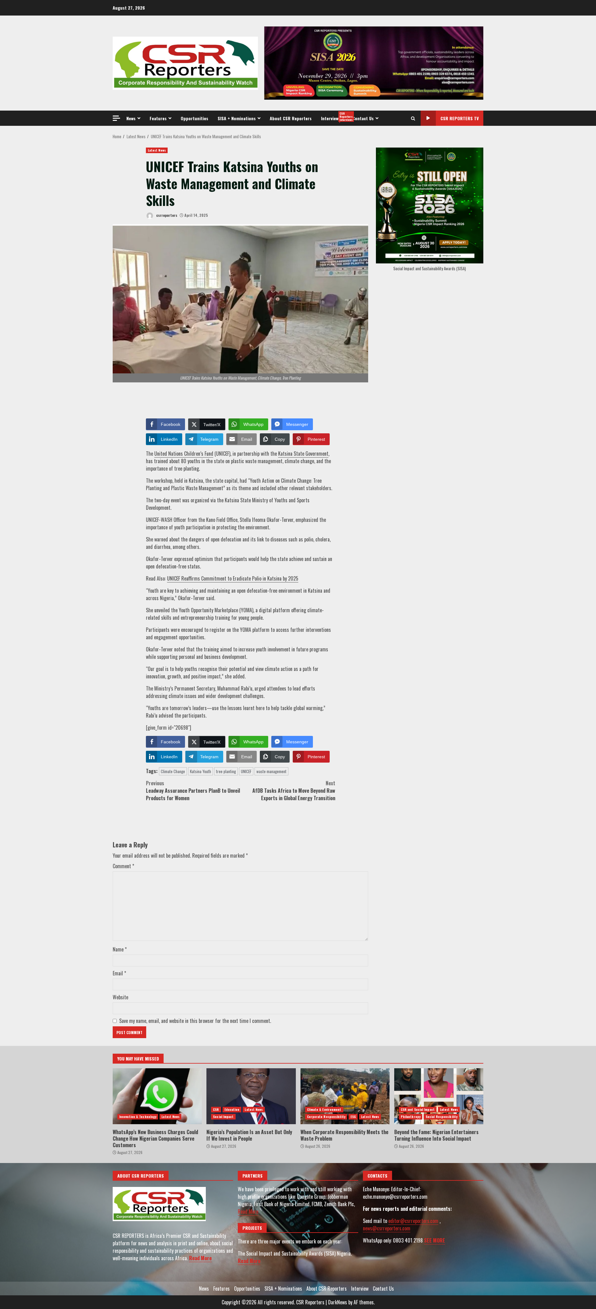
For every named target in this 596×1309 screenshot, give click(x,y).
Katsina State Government (303, 453)
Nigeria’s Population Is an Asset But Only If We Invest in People (251, 1096)
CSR (216, 1109)
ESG (353, 1116)
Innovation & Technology (137, 1116)
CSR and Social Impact (418, 1109)
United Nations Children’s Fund (183, 453)
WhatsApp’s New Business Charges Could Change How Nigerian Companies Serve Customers (157, 1096)
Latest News (157, 150)
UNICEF (246, 771)
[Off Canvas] (116, 118)
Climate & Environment (324, 1109)
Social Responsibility (441, 1116)
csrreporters (166, 215)
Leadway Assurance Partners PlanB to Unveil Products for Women (193, 790)
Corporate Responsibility (326, 1116)
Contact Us (363, 118)
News (131, 118)
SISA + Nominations (237, 118)
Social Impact (223, 1116)
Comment (123, 866)
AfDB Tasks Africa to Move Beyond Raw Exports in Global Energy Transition (293, 790)
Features (158, 118)
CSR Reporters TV (459, 118)
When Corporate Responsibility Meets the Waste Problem (345, 1096)
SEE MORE (434, 1240)
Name (120, 949)
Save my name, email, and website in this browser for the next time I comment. (195, 1020)
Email (119, 973)
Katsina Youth (200, 771)
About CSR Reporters (291, 118)
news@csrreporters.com (386, 1228)
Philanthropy (410, 1116)
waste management (271, 771)
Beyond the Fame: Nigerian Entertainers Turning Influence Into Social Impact (438, 1096)
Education (232, 1109)
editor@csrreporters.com (413, 1221)
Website (120, 997)
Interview (334, 116)
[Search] (413, 118)
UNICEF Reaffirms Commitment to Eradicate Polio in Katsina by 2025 (232, 578)
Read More (200, 1258)
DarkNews (337, 1302)
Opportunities (194, 118)
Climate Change (173, 771)
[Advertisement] (373, 62)
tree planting (226, 771)
